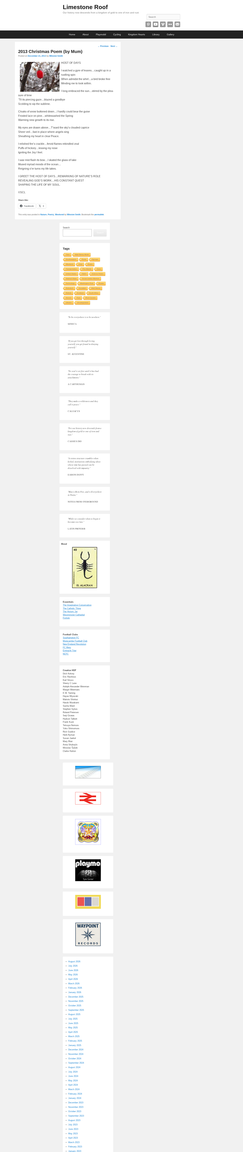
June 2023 (73, 1129)
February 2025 (75, 1041)
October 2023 (74, 1111)
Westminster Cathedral (74, 615)
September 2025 (76, 1010)
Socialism (82, 288)
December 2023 (75, 1102)
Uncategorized (82, 302)
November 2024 (75, 1054)
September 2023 (76, 1116)
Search (66, 227)
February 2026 (75, 988)
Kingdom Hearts (136, 34)
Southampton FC (71, 637)
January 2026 (74, 992)
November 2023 (75, 1107)
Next (114, 46)
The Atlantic (86, 269)
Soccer (68, 298)
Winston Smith (56, 56)
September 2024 (76, 1063)
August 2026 (74, 961)
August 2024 (74, 1067)
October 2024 (74, 1058)
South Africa (93, 293)
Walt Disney (95, 288)
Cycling (117, 34)
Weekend (59, 214)
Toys (78, 298)
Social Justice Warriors (90, 278)
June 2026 (73, 970)
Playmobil (101, 34)
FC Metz (67, 647)
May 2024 (73, 1080)
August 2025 (74, 1014)
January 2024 (74, 1098)
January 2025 (74, 1045)
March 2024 (74, 1089)
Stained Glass (71, 278)
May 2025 (73, 1027)
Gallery (170, 34)
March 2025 (74, 1036)
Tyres (99, 269)
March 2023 (74, 1142)
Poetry (51, 214)
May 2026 (73, 974)
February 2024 (75, 1094)
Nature (43, 214)
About (85, 34)
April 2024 (73, 1085)
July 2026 (73, 966)
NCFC (66, 654)
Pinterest (148, 24)
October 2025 (74, 1005)
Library (156, 34)
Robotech (69, 288)
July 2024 (73, 1072)
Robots (68, 293)
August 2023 (74, 1120)
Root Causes (91, 298)
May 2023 (73, 1133)
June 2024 (73, 1076)
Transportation (71, 269)
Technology (70, 283)
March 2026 (74, 983)
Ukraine (69, 302)
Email (177, 24)
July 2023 (73, 1124)
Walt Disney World (82, 254)
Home (72, 34)
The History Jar (70, 611)
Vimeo (163, 24)
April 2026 (73, 979)
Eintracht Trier (69, 650)
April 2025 (73, 1032)
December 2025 (75, 997)
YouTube (155, 24)
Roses (90, 264)
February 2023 (75, 1146)
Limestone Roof (85, 7)
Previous (103, 46)
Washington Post (86, 283)
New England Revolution (74, 644)
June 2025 (73, 1023)
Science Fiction (97, 274)
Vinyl (80, 264)
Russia (101, 283)
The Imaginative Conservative (77, 605)
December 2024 (75, 1049)
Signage (95, 259)
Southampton (71, 259)
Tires (68, 254)
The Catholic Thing (72, 608)
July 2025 (73, 1019)
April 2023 (73, 1138)
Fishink (66, 618)
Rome (84, 259)
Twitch (84, 274)
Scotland (80, 293)
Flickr (170, 24)
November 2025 (75, 1001)
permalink (99, 214)
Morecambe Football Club (75, 641)
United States (71, 274)
